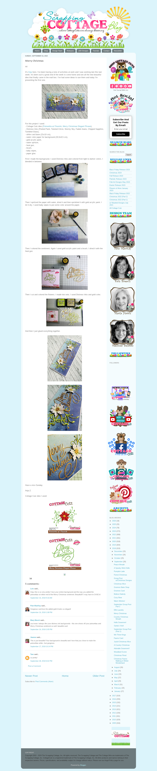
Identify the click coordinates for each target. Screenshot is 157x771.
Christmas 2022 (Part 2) (119, 197)
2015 (114, 702)
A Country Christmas (122, 645)
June (116, 674)
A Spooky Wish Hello (122, 568)
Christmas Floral (120, 655)
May (116, 678)
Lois (32, 589)
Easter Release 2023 (117, 185)
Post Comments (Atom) (44, 681)
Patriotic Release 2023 (118, 179)
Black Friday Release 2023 (120, 170)
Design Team (57, 51)
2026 (114, 521)
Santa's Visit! (119, 626)
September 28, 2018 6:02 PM (41, 661)
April (116, 681)
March (117, 684)
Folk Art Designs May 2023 (120, 182)
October (117, 558)
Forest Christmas (120, 575)
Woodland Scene (120, 652)
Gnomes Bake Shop (121, 587)
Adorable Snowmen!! (122, 648)
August (117, 667)
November (118, 555)
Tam (32, 654)
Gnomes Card (119, 591)
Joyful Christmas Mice (122, 642)
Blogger (83, 765)
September (118, 562)
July (116, 671)
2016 (114, 699)
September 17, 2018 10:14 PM (41, 646)
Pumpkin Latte (119, 571)
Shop (46, 51)
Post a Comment (34, 666)
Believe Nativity (120, 594)
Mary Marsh (35, 620)
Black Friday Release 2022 (120, 193)
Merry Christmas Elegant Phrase (77, 126)
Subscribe (120, 134)
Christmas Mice (120, 584)
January (117, 691)
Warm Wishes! (119, 601)
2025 (114, 524)
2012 (114, 713)
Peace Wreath (119, 565)
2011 (114, 716)
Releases (70, 51)
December (118, 551)
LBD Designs (83, 51)
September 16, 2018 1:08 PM (41, 612)
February (117, 688)
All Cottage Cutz (116, 208)
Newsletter (118, 51)
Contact (106, 51)
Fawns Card (118, 638)
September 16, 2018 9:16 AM (41, 598)
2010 (114, 720)
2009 (114, 723)
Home (37, 51)
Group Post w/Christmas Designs (123, 579)
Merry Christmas (120, 613)
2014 (114, 706)
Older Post (98, 675)
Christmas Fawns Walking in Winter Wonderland (121, 661)
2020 (114, 541)
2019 (114, 545)
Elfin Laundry (119, 610)
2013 (114, 709)
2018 (114, 548)
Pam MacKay (35, 606)
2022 (114, 534)
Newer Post (31, 675)
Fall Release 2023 (116, 176)
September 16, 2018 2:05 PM (41, 629)
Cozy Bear (118, 597)
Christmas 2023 (115, 173)
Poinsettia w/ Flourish (52, 126)
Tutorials (96, 51)
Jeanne (33, 637)
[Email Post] (30, 578)
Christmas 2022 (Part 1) (119, 200)
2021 (114, 538)
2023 (114, 531)
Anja (30, 72)
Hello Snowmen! (120, 622)
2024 (114, 528)
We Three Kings (120, 635)
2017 (114, 696)
